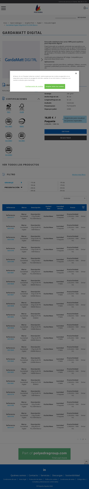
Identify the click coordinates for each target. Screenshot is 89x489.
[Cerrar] (76, 73)
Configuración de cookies (34, 86)
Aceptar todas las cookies (55, 86)
